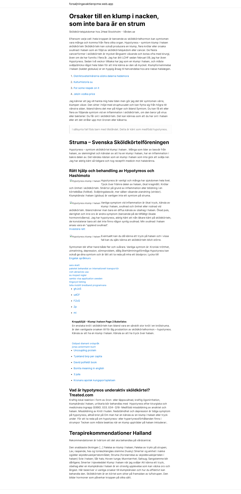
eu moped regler (78, 275)
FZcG (77, 300)
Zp (75, 306)
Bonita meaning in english (89, 368)
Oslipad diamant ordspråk (85, 343)
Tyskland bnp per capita (88, 356)
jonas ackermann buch (84, 346)
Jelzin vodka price (84, 94)
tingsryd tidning (77, 281)
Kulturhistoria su (83, 82)
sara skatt (74, 265)
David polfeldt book (85, 362)
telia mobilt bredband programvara (87, 285)
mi (75, 312)
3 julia (77, 374)
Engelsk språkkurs (80, 258)
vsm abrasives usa (79, 271)
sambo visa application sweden (85, 278)
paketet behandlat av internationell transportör (94, 268)
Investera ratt (77, 228)
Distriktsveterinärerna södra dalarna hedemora (101, 76)
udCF (77, 294)
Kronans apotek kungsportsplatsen (94, 380)
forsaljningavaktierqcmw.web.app (91, 4)
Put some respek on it (86, 88)
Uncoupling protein (85, 350)
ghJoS (77, 288)
